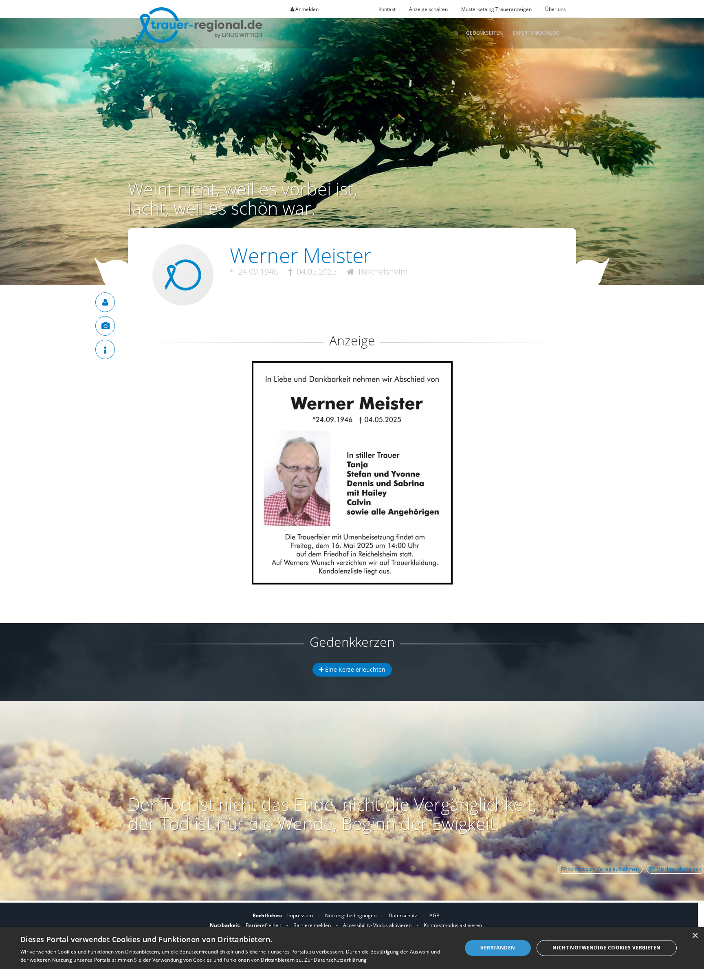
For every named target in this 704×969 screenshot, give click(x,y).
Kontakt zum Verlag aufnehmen (602, 869)
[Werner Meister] (105, 302)
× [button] (695, 936)
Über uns (555, 9)
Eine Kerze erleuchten (354, 669)
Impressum (300, 915)
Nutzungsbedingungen (350, 915)
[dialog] (352, 948)
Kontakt (387, 9)
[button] (352, 390)
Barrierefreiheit (263, 925)
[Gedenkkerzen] (105, 349)
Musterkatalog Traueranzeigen (496, 9)
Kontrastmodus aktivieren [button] (453, 925)
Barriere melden (312, 925)
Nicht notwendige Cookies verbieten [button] (606, 947)
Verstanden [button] (497, 947)
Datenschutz (403, 915)
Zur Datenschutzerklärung (335, 959)
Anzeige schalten (428, 9)
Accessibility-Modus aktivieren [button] (377, 925)
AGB (434, 915)
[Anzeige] (105, 326)
